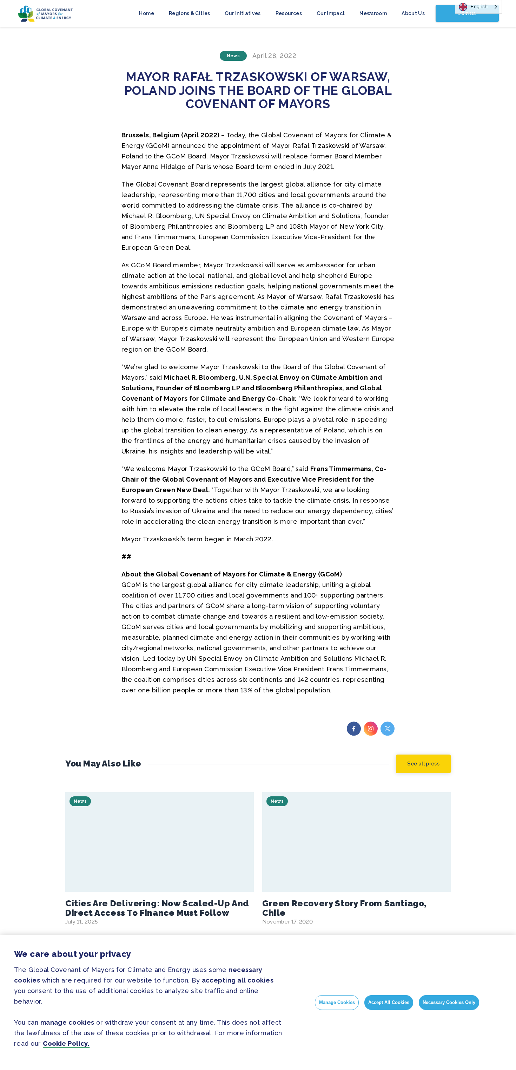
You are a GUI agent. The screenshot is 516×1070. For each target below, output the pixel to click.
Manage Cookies (337, 1002)
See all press (423, 763)
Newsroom (373, 13)
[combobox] (478, 7)
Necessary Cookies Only (449, 1002)
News (233, 55)
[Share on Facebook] (354, 729)
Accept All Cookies (388, 1002)
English (479, 6)
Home (146, 13)
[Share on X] (388, 729)
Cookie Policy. (66, 1043)
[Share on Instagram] (371, 729)
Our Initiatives (242, 13)
